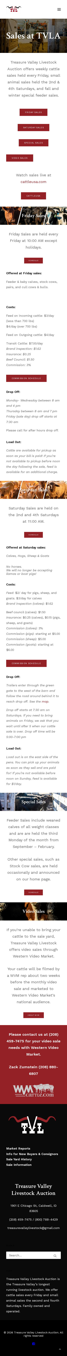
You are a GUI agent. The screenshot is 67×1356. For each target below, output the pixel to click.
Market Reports (18, 1148)
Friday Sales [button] (33, 112)
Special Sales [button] (33, 143)
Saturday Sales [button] (33, 127)
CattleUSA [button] (33, 196)
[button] (59, 9)
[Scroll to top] (60, 1349)
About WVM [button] (33, 1015)
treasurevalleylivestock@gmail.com (33, 1228)
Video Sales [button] (19, 158)
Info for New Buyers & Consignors (32, 1154)
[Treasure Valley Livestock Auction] (13, 9)
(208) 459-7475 (20, 1219)
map (45, 701)
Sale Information (19, 1164)
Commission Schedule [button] (26, 378)
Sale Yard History (19, 1159)
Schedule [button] (33, 261)
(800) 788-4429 (46, 1219)
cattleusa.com (33, 182)
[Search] (33, 1255)
